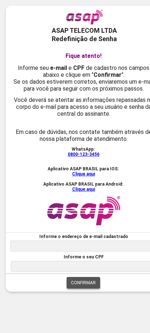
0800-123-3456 (83, 154)
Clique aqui (83, 174)
